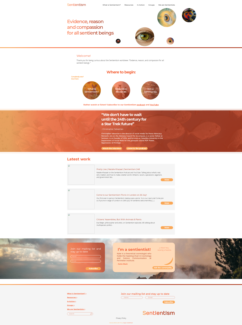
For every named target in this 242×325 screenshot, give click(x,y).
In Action (141, 5)
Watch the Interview (111, 148)
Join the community (163, 268)
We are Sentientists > (76, 309)
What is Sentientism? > (76, 293)
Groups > (71, 305)
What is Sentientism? (112, 5)
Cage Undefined (128, 322)
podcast (141, 105)
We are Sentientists (166, 5)
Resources (128, 5)
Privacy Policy (121, 318)
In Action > (71, 301)
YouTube (154, 105)
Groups (151, 5)
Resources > (72, 297)
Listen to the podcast (137, 148)
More (166, 180)
